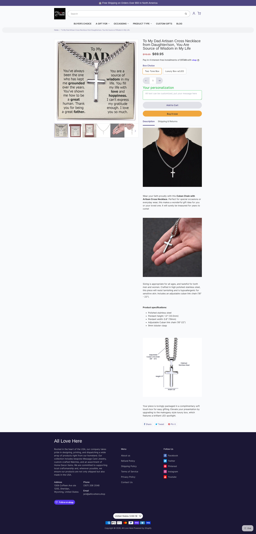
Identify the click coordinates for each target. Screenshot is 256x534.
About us (125, 455)
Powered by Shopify (142, 528)
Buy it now (172, 114)
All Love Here (68, 441)
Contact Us (127, 482)
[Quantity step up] (159, 80)
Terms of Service (129, 471)
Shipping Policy (129, 466)
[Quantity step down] (146, 80)
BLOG (179, 23)
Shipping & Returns (167, 121)
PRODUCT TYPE (141, 23)
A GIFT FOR (101, 23)
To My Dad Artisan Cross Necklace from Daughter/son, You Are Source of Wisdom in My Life (95, 30)
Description (149, 121)
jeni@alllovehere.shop (94, 494)
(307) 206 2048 (91, 485)
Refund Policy (128, 461)
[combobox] (125, 13)
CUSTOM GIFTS (164, 23)
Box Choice (149, 65)
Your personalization (158, 87)
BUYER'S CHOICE (82, 23)
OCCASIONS (120, 23)
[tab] (150, 122)
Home (56, 30)
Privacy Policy (128, 477)
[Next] (135, 131)
